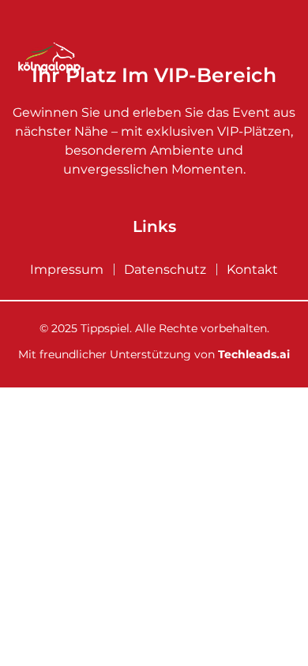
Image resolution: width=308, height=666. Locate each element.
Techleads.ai (254, 354)
